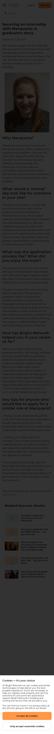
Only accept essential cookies (27, 726)
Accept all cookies (27, 716)
